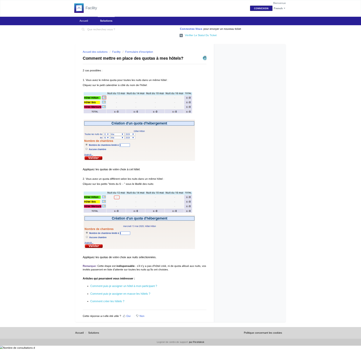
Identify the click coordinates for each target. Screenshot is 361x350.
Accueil (84, 20)
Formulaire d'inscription (139, 51)
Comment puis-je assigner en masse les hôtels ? (120, 293)
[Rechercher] (83, 29)
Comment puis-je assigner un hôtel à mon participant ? (123, 286)
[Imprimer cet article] (204, 58)
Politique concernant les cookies (263, 332)
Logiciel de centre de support (172, 342)
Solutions (106, 20)
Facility (116, 51)
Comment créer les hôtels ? (107, 301)
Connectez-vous (191, 28)
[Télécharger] (174, 128)
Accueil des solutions (95, 51)
